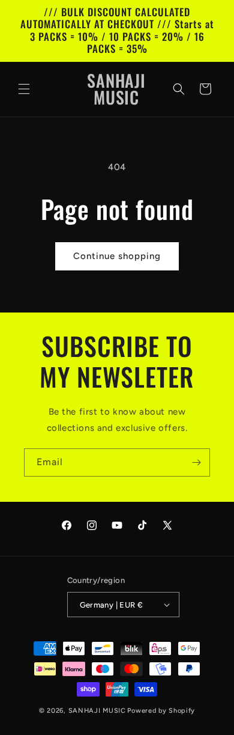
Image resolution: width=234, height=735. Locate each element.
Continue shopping (117, 256)
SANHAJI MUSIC (97, 711)
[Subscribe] (196, 462)
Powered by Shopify (161, 711)
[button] (24, 89)
